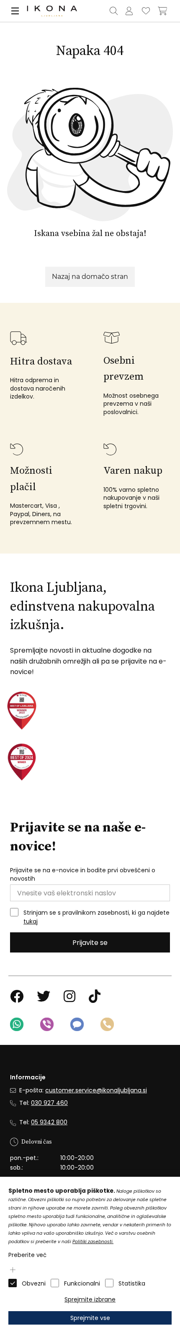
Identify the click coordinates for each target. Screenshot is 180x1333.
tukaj (30, 921)
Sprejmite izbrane (90, 1299)
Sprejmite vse (90, 1318)
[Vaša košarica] (162, 11)
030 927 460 (49, 1103)
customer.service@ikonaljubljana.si (96, 1090)
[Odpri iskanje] (113, 11)
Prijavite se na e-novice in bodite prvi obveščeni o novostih (82, 874)
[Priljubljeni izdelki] (145, 11)
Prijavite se (90, 942)
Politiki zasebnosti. (92, 1242)
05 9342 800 (49, 1122)
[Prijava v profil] (129, 11)
